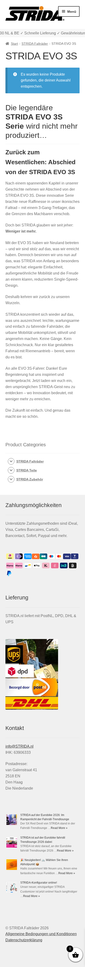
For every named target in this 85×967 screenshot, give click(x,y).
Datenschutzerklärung (23, 940)
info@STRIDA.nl (19, 746)
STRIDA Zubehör (29, 479)
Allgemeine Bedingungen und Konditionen (41, 934)
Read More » (59, 828)
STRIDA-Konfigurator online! (38, 882)
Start (14, 43)
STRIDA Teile (26, 470)
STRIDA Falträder (34, 43)
